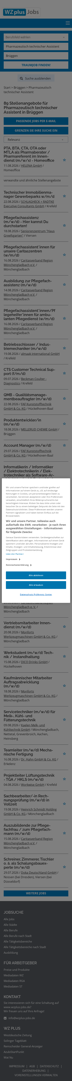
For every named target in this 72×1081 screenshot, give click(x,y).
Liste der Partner (15, 553)
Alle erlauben (36, 585)
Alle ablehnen (36, 575)
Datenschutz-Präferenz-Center (36, 594)
